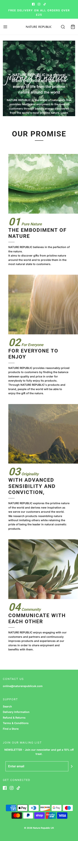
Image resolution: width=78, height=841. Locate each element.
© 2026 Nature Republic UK (39, 827)
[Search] (63, 27)
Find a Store (11, 728)
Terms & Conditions (16, 723)
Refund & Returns (14, 717)
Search (7, 706)
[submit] (71, 766)
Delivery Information (16, 711)
